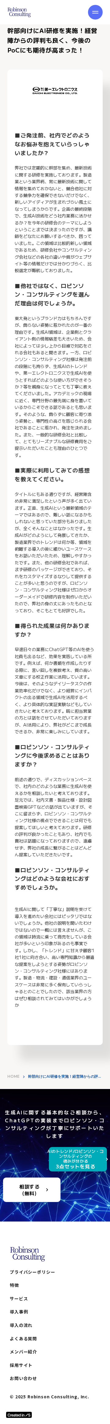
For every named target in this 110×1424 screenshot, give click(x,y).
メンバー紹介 (23, 1352)
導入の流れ (21, 1325)
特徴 (14, 1285)
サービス (19, 1299)
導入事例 (19, 1312)
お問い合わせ (23, 1378)
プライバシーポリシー (32, 1272)
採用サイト (21, 1365)
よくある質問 (23, 1339)
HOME (13, 1076)
